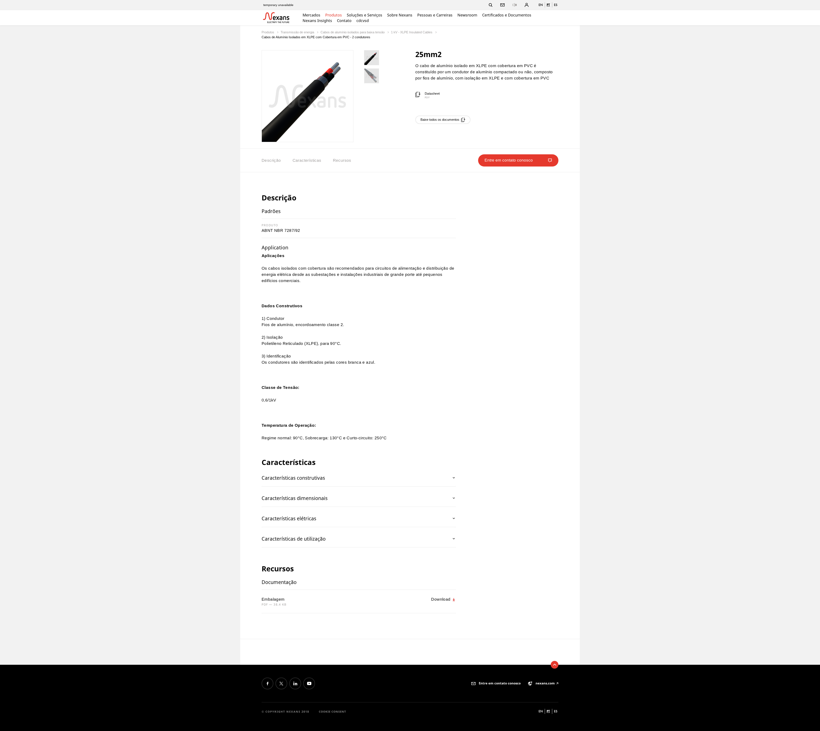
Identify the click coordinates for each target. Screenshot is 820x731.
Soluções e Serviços (364, 15)
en (541, 5)
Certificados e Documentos (506, 15)
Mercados (311, 15)
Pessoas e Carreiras (434, 15)
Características (307, 160)
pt (548, 5)
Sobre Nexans (399, 15)
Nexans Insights (317, 20)
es (555, 5)
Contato (344, 20)
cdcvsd (362, 20)
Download (441, 599)
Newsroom (467, 15)
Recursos (342, 160)
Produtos (333, 15)
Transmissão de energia (298, 32)
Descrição (271, 160)
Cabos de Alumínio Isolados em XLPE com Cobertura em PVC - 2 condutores (316, 37)
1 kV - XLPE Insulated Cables (412, 32)
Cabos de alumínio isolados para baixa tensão (353, 32)
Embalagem (273, 599)
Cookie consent (332, 711)
